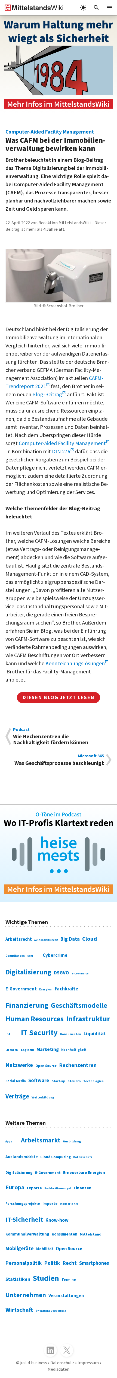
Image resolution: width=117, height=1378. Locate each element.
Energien (45, 989)
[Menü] (109, 7)
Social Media (15, 1081)
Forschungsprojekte (22, 1203)
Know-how (57, 1220)
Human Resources (34, 1019)
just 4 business (33, 1363)
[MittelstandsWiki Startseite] (32, 7)
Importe (49, 1203)
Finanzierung (26, 1005)
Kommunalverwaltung (27, 1234)
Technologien (93, 1081)
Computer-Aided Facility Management (62, 443)
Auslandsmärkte (21, 1157)
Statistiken (17, 1279)
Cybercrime (55, 955)
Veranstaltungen (66, 1296)
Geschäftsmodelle (79, 1005)
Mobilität (44, 1249)
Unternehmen (25, 1295)
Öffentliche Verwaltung (50, 1311)
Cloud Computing (55, 1157)
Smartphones (94, 1263)
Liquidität (95, 1033)
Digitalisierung (28, 972)
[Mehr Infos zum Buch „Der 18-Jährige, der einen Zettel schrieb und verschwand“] (58, 64)
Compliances (15, 955)
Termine (68, 1279)
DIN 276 (61, 451)
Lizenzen (11, 1050)
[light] (83, 7)
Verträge (17, 1096)
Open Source (46, 1065)
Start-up (58, 1081)
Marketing (47, 1049)
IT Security (39, 1032)
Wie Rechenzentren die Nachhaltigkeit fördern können (51, 736)
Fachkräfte (66, 988)
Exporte (34, 1188)
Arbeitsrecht (18, 939)
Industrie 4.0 (69, 1204)
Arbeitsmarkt (40, 1140)
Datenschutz (83, 1157)
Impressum (88, 1363)
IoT (8, 1034)
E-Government (21, 989)
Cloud (89, 939)
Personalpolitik (23, 1263)
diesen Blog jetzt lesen (58, 697)
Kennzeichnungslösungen (75, 663)
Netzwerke (19, 1065)
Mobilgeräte (19, 1248)
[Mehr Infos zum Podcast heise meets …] (58, 853)
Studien (46, 1278)
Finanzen (82, 1188)
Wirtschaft (19, 1310)
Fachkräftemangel (57, 1188)
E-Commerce (80, 973)
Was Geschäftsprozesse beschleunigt (59, 760)
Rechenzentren (78, 1065)
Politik (52, 1263)
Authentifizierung (46, 940)
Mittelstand (90, 1234)
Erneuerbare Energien (84, 1173)
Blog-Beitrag (47, 394)
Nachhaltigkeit (74, 1049)
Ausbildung (72, 1141)
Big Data (70, 939)
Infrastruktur (88, 1019)
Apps (8, 1141)
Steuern (74, 1081)
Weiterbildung (43, 1097)
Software (38, 1080)
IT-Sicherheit (24, 1219)
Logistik (27, 1050)
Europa (14, 1187)
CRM (30, 956)
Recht (70, 1263)
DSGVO (61, 973)
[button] (96, 7)
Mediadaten (58, 1369)
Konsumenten (70, 1034)
